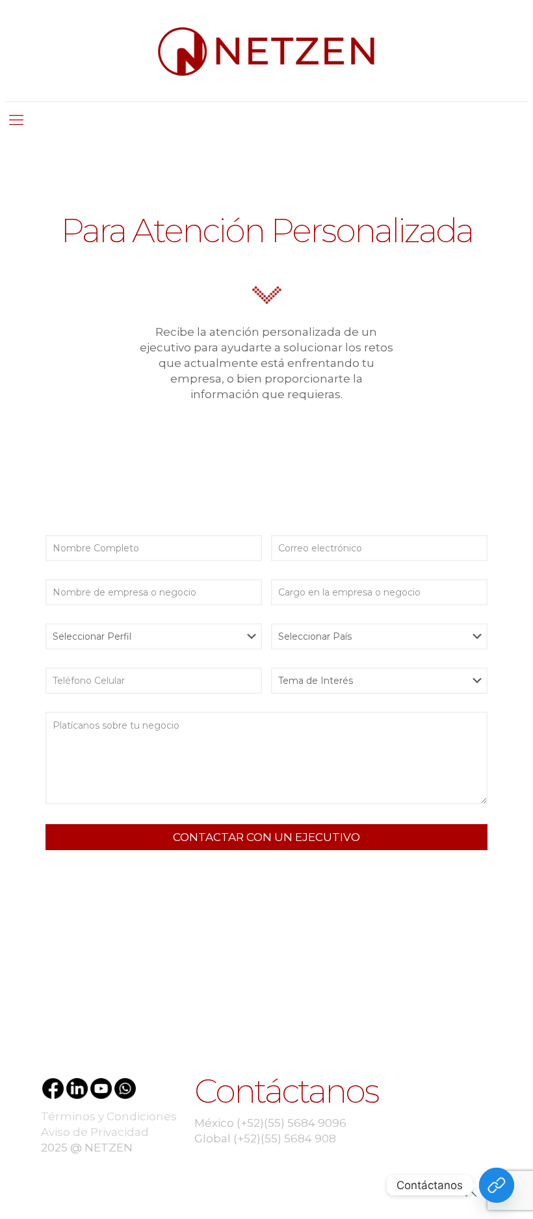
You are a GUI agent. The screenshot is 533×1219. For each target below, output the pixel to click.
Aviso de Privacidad (95, 1131)
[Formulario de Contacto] (496, 1185)
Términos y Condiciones (109, 1116)
